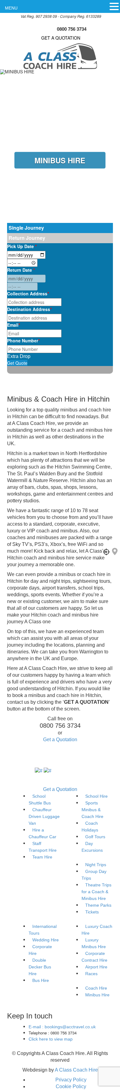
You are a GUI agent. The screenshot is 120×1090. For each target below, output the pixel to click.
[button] (114, 6)
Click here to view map (51, 1039)
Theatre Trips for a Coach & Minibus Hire (96, 891)
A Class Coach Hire (76, 1069)
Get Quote (17, 363)
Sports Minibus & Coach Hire (92, 809)
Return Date (21, 270)
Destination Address (29, 309)
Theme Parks (98, 905)
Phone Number (23, 340)
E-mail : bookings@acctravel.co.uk (62, 1026)
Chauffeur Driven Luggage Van (44, 816)
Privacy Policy (70, 1079)
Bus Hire (40, 980)
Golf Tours (95, 836)
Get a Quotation (60, 739)
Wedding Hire (45, 939)
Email (13, 325)
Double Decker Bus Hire (40, 967)
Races (91, 973)
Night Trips (95, 864)
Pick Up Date (22, 246)
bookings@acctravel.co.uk (71, 22)
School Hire (96, 796)
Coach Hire (96, 988)
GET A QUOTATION (60, 38)
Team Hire (42, 856)
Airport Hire (96, 966)
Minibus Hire (97, 994)
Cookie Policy (71, 1086)
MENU (11, 8)
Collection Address (28, 293)
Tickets (92, 911)
